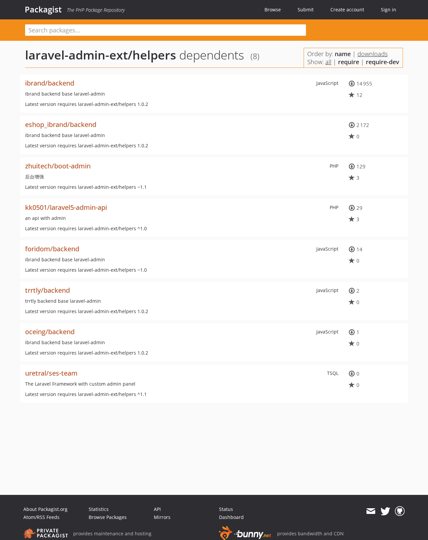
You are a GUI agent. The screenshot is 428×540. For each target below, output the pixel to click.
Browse (272, 9)
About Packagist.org (45, 509)
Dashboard (231, 517)
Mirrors (162, 517)
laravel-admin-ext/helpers (100, 55)
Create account (347, 9)
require (348, 62)
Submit (306, 9)
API (157, 509)
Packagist (43, 9)
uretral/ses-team (51, 373)
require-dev (382, 62)
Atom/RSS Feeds (41, 517)
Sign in (388, 9)
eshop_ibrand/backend (60, 124)
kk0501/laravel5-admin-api (66, 207)
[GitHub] (400, 511)
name (343, 54)
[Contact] (371, 511)
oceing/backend (50, 331)
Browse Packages (108, 517)
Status (226, 509)
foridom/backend (52, 248)
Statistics (99, 509)
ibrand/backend (49, 83)
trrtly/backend (47, 290)
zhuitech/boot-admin (58, 165)
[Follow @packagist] (385, 511)
